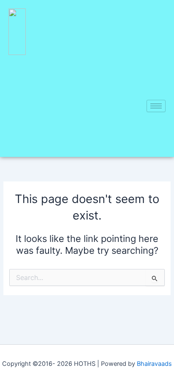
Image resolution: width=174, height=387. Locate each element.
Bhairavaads (154, 364)
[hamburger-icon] (156, 106)
